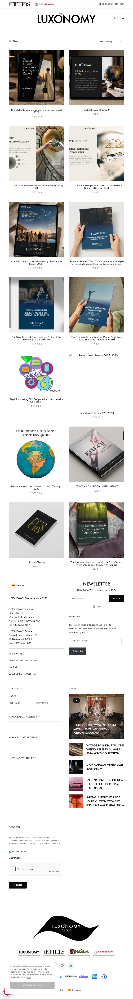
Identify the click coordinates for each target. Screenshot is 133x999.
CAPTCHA (15, 857)
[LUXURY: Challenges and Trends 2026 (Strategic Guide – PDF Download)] (96, 153)
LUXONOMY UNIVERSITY (112, 4)
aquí (28, 977)
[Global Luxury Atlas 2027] (96, 77)
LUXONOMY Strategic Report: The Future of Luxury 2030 (36, 186)
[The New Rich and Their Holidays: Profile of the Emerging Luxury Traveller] (36, 304)
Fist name (14, 703)
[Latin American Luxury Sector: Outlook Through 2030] (36, 454)
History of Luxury (36, 562)
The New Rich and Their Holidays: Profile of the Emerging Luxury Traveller (36, 338)
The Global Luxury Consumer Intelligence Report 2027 (36, 111)
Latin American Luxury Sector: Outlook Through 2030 (36, 487)
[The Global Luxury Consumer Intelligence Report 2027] (36, 77)
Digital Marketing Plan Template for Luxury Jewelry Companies (36, 400)
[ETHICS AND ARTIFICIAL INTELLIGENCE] (96, 454)
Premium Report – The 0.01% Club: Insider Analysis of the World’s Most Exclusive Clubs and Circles (97, 262)
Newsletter (19, 851)
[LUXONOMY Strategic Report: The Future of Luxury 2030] (36, 153)
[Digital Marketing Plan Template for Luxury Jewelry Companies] (36, 374)
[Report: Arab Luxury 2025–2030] (96, 380)
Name (14, 696)
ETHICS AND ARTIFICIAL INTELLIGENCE (97, 486)
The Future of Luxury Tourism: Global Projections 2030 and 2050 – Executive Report (96, 338)
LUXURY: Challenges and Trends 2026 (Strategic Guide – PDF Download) (97, 186)
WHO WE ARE (16, 654)
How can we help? (22, 758)
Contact (13, 667)
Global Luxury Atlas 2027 (96, 109)
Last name (42, 703)
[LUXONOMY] (66, 18)
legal (99, 606)
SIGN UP (116, 598)
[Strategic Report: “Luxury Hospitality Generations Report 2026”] (36, 229)
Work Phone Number (24, 737)
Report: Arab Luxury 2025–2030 (97, 413)
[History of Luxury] (36, 530)
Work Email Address (24, 716)
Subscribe (78, 651)
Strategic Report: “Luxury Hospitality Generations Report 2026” (36, 262)
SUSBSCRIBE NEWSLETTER (22, 673)
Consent (16, 827)
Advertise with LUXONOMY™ (24, 660)
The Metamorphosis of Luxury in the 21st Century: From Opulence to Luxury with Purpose (96, 563)
